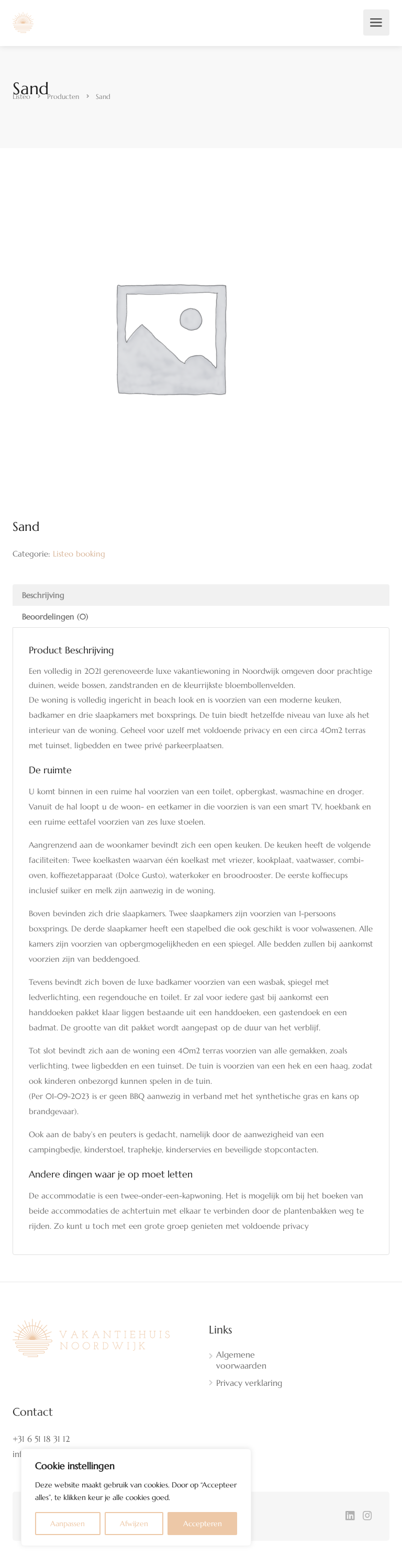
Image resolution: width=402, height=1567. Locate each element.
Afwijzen (134, 1523)
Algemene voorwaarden (241, 1360)
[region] (136, 1497)
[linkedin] (349, 1516)
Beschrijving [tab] (43, 595)
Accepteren (202, 1523)
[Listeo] (23, 21)
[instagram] (367, 1516)
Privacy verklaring (249, 1382)
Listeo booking (79, 554)
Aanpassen (67, 1523)
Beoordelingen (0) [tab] (55, 616)
